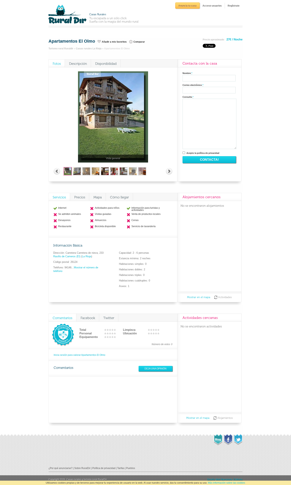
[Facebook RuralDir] (228, 438)
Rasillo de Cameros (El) (67, 256)
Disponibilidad (106, 64)
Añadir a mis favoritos (114, 41)
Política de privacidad (103, 468)
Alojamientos (225, 417)
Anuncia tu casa (187, 5)
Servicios (59, 197)
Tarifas (120, 468)
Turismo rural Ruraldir (60, 48)
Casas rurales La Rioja (89, 48)
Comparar (139, 41)
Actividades (225, 297)
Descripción (78, 64)
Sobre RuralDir (82, 468)
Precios (79, 197)
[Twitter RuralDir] (238, 438)
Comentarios (62, 318)
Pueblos (130, 468)
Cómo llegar (119, 197)
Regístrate (234, 5)
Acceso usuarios (212, 5)
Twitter (108, 318)
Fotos (57, 64)
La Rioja (86, 256)
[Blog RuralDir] (218, 438)
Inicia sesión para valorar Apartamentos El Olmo (79, 355)
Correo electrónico (193, 85)
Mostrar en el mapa (198, 297)
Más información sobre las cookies (226, 482)
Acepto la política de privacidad (202, 153)
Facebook (88, 318)
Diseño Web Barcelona (219, 479)
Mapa (97, 197)
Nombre (187, 73)
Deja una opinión (155, 368)
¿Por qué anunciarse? (60, 468)
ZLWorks (237, 479)
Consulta (188, 97)
